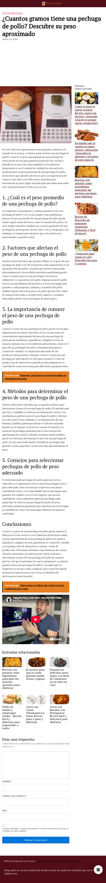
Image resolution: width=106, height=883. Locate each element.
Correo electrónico (14, 796)
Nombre (7, 781)
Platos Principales (12, 13)
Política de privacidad (48, 861)
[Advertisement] (53, 61)
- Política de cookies (69, 861)
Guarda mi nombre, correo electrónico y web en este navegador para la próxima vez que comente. (36, 830)
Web (4, 810)
